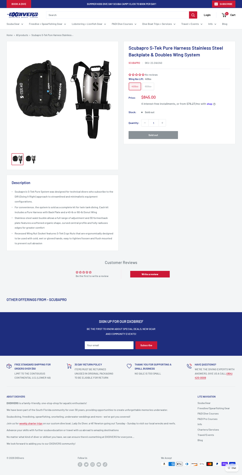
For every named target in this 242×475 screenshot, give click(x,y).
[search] (117, 15)
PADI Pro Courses (207, 418)
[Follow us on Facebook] (80, 464)
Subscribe (146, 345)
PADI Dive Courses (122, 23)
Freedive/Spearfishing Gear (214, 408)
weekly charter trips (30, 423)
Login (207, 14)
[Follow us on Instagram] (92, 464)
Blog (224, 23)
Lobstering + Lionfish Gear (87, 23)
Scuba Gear (13, 23)
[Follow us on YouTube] (98, 464)
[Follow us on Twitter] (86, 464)
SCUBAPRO (134, 63)
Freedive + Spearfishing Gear (45, 23)
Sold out (153, 135)
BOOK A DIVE (19, 3)
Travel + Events (190, 23)
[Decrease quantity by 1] (144, 122)
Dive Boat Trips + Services (157, 23)
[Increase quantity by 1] (162, 122)
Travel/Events (206, 434)
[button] (136, 74)
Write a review (150, 274)
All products (22, 35)
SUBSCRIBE (226, 3)
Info (210, 23)
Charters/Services (208, 429)
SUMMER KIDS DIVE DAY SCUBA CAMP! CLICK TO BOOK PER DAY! (121, 3)
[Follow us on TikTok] (105, 464)
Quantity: (134, 122)
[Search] (193, 15)
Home (10, 35)
